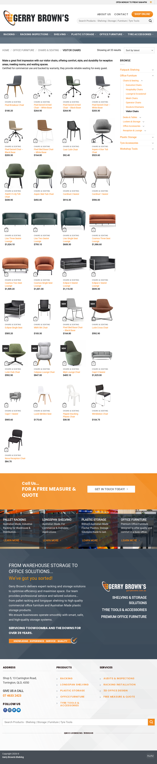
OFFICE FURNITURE (111, 34)
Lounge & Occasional (136, 94)
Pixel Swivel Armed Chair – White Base (43, 106)
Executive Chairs (134, 85)
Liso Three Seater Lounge (13, 239)
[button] (151, 2)
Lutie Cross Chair (100, 327)
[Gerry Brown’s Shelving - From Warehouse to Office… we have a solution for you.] (36, 18)
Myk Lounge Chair (71, 372)
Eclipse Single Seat (13, 327)
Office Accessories (131, 126)
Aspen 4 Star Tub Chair (100, 150)
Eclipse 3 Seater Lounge (70, 284)
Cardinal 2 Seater (71, 194)
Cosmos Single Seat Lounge (43, 284)
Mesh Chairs (132, 98)
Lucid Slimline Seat (43, 414)
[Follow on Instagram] (10, 710)
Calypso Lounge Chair (44, 372)
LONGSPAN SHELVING (74, 684)
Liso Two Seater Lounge (41, 239)
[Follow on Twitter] (14, 710)
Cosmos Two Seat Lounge (13, 284)
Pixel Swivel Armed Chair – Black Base (72, 106)
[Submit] (150, 21)
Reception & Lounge (132, 130)
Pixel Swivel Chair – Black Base (14, 150)
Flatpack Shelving (129, 69)
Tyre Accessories (129, 143)
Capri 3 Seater (98, 372)
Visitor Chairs (132, 111)
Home (5, 50)
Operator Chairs (133, 102)
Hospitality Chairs (134, 89)
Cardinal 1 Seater (100, 194)
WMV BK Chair (41, 327)
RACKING (9, 34)
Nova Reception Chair (15, 458)
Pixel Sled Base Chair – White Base (44, 150)
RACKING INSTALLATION (119, 684)
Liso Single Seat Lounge (70, 239)
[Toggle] (153, 70)
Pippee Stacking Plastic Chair (70, 415)
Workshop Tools (129, 148)
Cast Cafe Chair (70, 149)
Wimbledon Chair (100, 414)
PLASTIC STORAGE (82, 34)
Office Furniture (23, 50)
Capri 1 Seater (11, 414)
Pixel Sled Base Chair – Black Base (73, 328)
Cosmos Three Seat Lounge (101, 239)
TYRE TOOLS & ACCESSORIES (69, 704)
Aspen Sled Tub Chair (44, 194)
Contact (121, 14)
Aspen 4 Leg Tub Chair (13, 195)
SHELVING (60, 34)
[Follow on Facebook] (5, 710)
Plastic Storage (128, 137)
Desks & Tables (130, 117)
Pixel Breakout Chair (14, 105)
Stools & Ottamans (135, 107)
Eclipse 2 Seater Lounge (99, 284)
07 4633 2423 (12, 695)
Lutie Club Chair (12, 372)
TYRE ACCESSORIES (139, 34)
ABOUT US (104, 14)
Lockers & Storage (131, 121)
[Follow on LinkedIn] (19, 710)
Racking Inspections (34, 34)
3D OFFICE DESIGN (115, 690)
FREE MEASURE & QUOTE (119, 696)
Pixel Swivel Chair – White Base (101, 106)
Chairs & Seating (48, 50)
